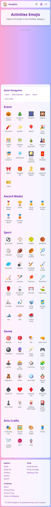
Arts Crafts (9, 99)
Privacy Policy (9, 490)
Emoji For (7, 469)
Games (6, 476)
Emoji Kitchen (32, 466)
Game (34, 94)
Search (6, 479)
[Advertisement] (25, 56)
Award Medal (17, 94)
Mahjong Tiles (32, 472)
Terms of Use (9, 493)
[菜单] (46, 4)
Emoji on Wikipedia (11, 496)
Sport (27, 94)
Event (7, 94)
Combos (7, 472)
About (6, 487)
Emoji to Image (33, 469)
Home (6, 466)
